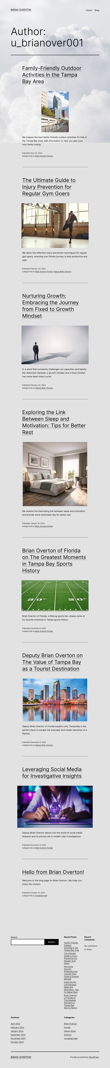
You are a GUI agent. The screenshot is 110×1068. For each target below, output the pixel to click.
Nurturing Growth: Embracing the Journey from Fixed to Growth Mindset (71, 972)
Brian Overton (21, 9)
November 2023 (18, 1038)
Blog (97, 10)
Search (14, 937)
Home (89, 10)
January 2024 (17, 1031)
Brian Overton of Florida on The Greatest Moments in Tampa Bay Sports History (70, 1001)
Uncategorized (41, 896)
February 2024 (17, 1027)
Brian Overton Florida (44, 156)
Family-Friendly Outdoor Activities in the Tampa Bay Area (51, 75)
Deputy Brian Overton (62, 272)
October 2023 (17, 1042)
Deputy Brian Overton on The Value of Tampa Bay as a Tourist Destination (52, 662)
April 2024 (15, 1024)
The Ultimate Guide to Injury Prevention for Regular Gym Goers (49, 187)
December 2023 (18, 1035)
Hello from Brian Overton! (53, 872)
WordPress (94, 1057)
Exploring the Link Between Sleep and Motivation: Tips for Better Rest (71, 987)
